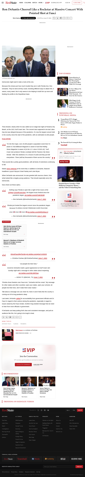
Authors (4, 437)
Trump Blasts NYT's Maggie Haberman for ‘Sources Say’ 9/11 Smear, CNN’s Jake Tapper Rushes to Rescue (71, 121)
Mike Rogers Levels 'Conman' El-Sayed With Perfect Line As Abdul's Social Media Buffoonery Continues (75, 103)
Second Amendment (21, 447)
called (18, 298)
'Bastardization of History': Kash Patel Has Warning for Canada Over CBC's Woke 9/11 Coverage (75, 81)
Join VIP (80, 410)
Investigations (5, 428)
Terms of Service (5, 472)
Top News (4, 420)
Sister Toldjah (32, 440)
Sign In (68, 410)
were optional (12, 169)
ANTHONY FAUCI (6, 323)
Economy (18, 428)
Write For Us (59, 431)
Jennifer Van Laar (33, 423)
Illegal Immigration (20, 442)
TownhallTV (5, 434)
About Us (58, 420)
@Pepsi (11, 192)
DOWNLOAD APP (56, 2)
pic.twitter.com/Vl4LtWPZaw (29, 273)
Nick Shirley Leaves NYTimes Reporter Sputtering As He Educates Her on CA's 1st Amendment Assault (10, 391)
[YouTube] (48, 410)
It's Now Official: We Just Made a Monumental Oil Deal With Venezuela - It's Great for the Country (75, 92)
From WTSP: (6, 139)
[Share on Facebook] (61, 18)
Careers (58, 426)
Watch (3, 426)
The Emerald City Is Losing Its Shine (71, 142)
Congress (18, 423)
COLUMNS (27, 2)
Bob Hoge (5, 396)
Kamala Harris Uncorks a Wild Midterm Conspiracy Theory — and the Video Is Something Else (70, 185)
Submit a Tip (59, 428)
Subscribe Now (38, 364)
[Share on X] (54, 18)
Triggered (44, 428)
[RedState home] (8, 410)
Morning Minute (6, 431)
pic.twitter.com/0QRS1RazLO (38, 212)
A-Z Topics (19, 416)
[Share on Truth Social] (57, 18)
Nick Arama (16, 18)
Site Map (38, 472)
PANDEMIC (23, 323)
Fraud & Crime (19, 439)
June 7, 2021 (41, 199)
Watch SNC (72, 428)
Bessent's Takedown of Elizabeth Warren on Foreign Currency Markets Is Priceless (28, 390)
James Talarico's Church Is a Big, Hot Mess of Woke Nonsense (46, 390)
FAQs (74, 410)
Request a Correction (30, 472)
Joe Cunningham (33, 428)
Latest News (5, 423)
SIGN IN (67, 2)
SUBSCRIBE (77, 2)
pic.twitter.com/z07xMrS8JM (34, 195)
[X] (38, 410)
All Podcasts (45, 435)
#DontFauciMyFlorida (18, 254)
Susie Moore (32, 426)
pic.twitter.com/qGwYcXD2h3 (36, 254)
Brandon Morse (33, 431)
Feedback (21, 472)
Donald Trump (19, 426)
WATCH (34, 2)
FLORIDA (16, 323)
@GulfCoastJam (20, 192)
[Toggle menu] (2, 2)
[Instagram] (41, 410)
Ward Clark (42, 396)
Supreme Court (19, 445)
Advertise (58, 423)
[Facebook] (44, 410)
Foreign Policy (19, 436)
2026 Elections (19, 420)
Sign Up (79, 466)
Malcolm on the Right (47, 420)
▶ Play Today (64, 161)
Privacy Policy (14, 472)
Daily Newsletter (73, 426)
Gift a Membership (74, 423)
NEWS (21, 2)
